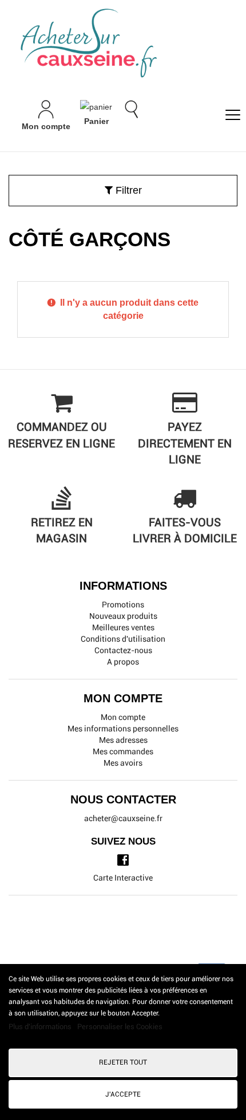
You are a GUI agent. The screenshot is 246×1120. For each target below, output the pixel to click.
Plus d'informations (41, 1026)
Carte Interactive (123, 877)
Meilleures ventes (123, 627)
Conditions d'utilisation (123, 638)
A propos (123, 661)
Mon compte (123, 717)
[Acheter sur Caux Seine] (127, 44)
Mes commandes (123, 751)
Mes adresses (123, 740)
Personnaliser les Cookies (119, 1026)
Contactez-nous (123, 650)
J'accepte (123, 1094)
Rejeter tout (123, 1062)
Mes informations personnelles (123, 728)
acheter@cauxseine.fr (123, 818)
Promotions (123, 604)
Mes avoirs (123, 762)
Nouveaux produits (123, 616)
